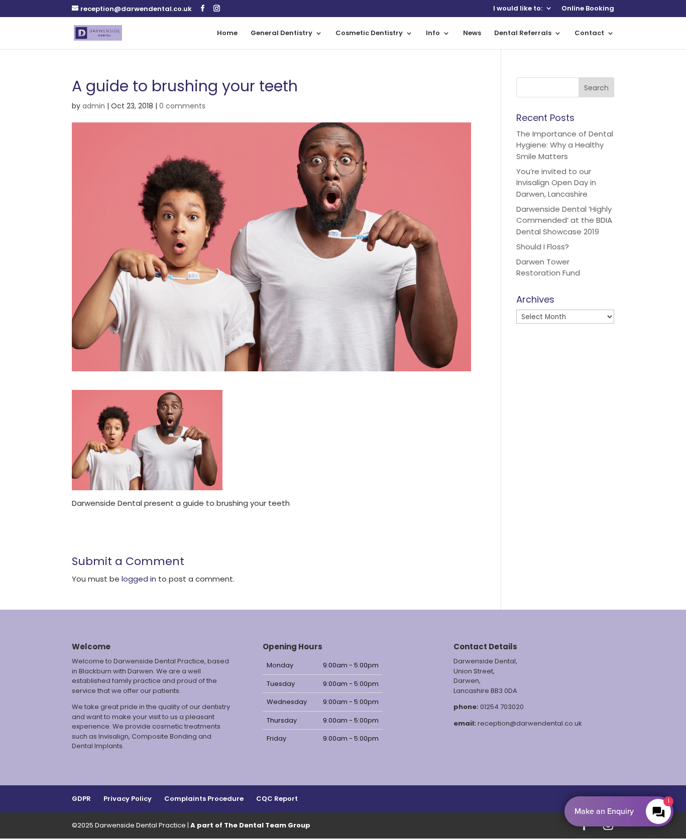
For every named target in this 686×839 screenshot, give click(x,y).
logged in (139, 579)
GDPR (81, 798)
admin (93, 106)
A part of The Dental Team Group (250, 825)
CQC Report (277, 798)
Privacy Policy (127, 798)
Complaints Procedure (204, 798)
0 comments (182, 106)
